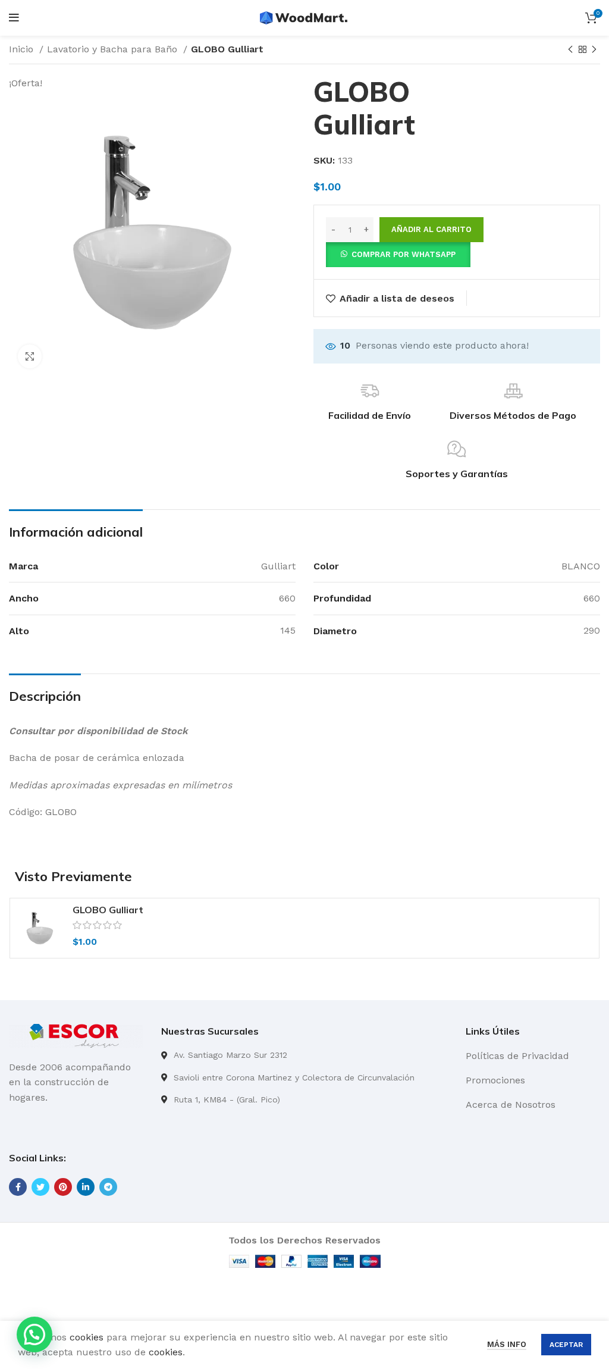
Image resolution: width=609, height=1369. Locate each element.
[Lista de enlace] (304, 1054)
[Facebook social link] (18, 1187)
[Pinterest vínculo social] (63, 1187)
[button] (398, 253)
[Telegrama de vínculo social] (108, 1187)
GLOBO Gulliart (108, 910)
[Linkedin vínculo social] (86, 1187)
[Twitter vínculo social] (40, 1187)
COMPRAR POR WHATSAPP (403, 254)
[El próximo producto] (594, 50)
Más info (506, 1344)
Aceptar (566, 1344)
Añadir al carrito (431, 229)
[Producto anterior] (570, 50)
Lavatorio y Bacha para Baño (113, 49)
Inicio (22, 49)
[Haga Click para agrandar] (30, 356)
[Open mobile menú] (14, 18)
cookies (86, 1337)
